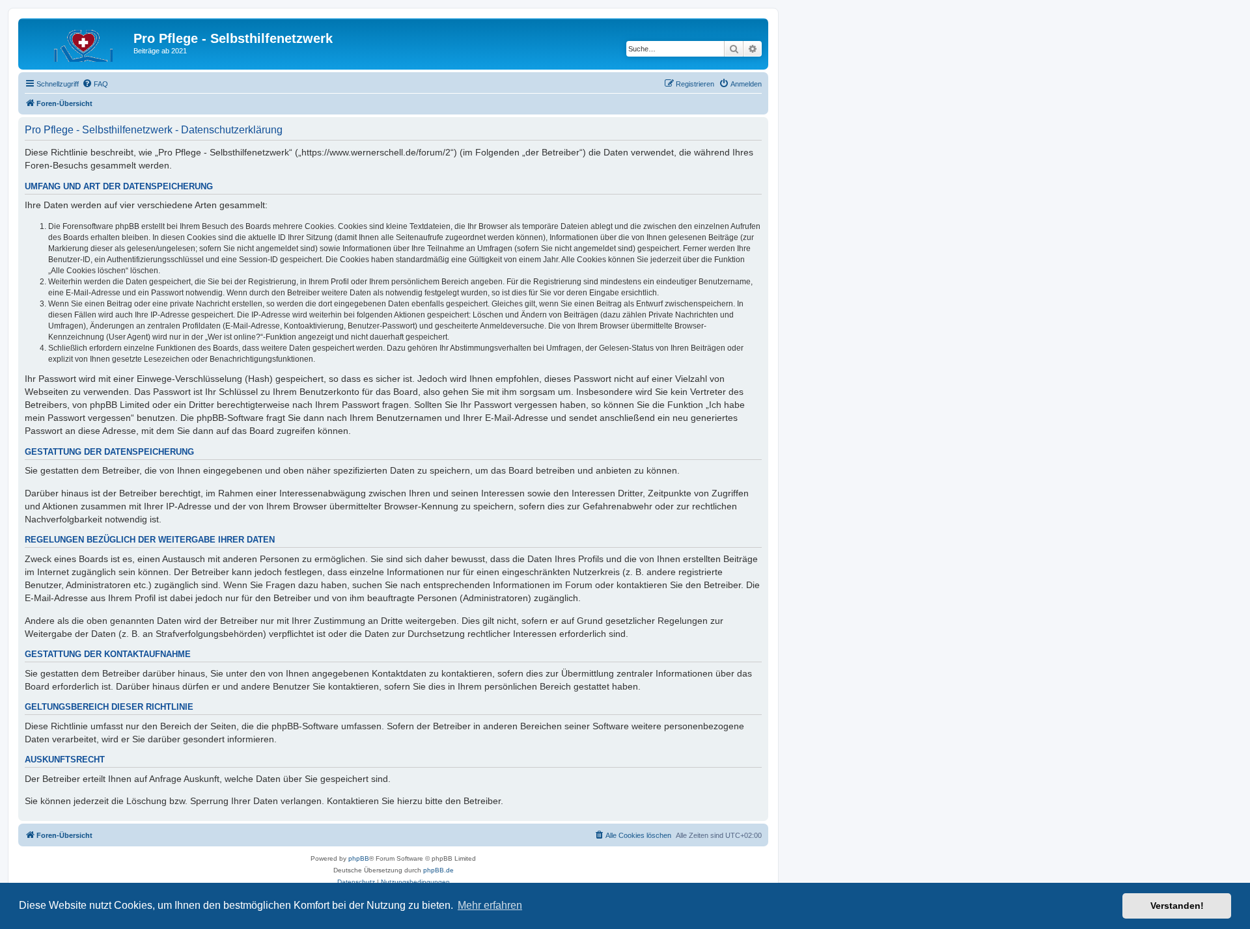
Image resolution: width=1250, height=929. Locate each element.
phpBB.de (438, 870)
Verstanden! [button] (1177, 905)
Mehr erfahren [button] (490, 905)
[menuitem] (95, 84)
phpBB (358, 858)
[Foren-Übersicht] (77, 42)
